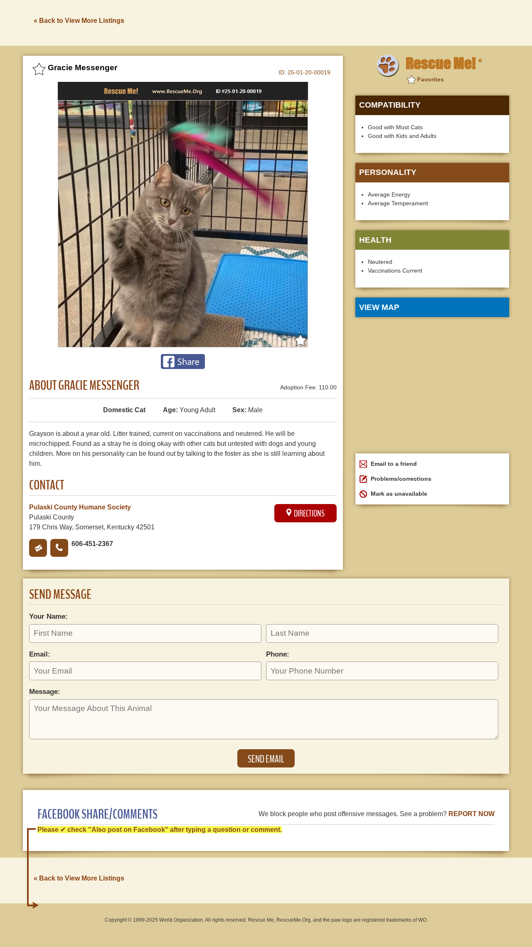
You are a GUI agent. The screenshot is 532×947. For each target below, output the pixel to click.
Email (38, 548)
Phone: (277, 654)
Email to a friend (393, 463)
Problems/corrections (400, 478)
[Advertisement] (358, 22)
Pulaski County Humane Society (80, 507)
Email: (39, 654)
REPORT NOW (471, 813)
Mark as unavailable (398, 493)
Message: (44, 691)
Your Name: (48, 616)
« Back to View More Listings (79, 20)
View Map (379, 307)
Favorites (430, 79)
